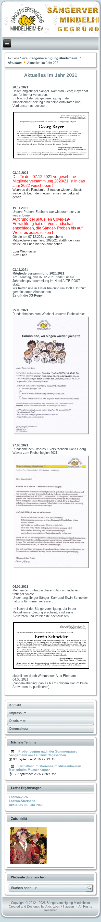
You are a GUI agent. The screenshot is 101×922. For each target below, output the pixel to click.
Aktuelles (15, 63)
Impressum (17, 713)
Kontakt (15, 705)
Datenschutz (18, 728)
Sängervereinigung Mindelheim (53, 58)
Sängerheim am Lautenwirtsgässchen (37, 755)
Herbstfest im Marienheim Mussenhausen (49, 766)
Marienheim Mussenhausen (29, 770)
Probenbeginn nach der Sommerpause (47, 751)
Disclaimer (17, 721)
